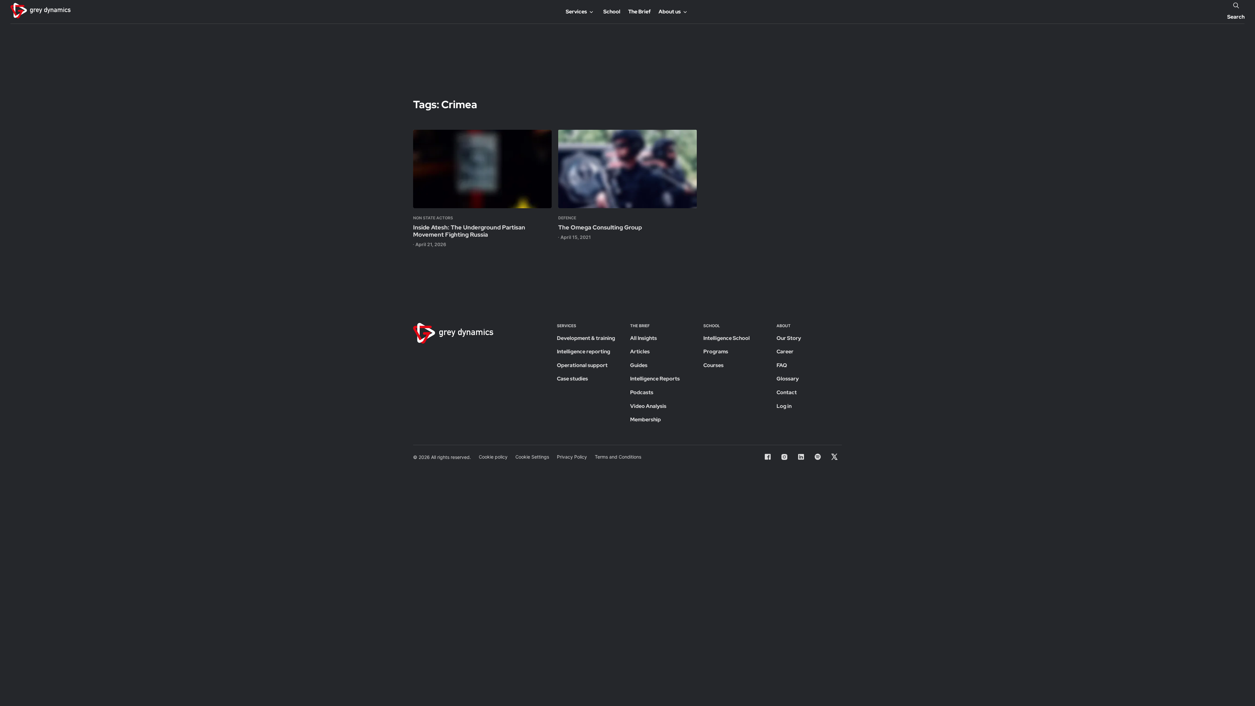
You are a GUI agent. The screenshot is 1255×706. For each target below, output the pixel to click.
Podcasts (641, 392)
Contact (787, 392)
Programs (715, 351)
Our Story (789, 338)
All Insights (643, 338)
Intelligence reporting (583, 351)
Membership (645, 419)
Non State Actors (433, 217)
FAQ (782, 365)
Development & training (586, 338)
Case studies (572, 378)
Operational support (582, 365)
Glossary (788, 378)
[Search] (1236, 5)
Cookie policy (493, 457)
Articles (640, 351)
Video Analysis (648, 406)
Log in (784, 406)
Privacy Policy (572, 457)
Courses (713, 365)
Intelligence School (726, 338)
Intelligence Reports (655, 378)
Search (1236, 16)
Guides (638, 365)
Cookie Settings (532, 457)
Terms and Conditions (618, 457)
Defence (567, 217)
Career (785, 351)
